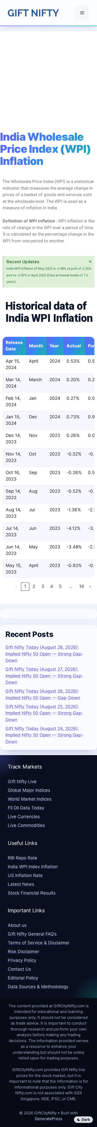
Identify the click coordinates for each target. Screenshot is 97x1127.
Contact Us (19, 969)
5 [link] (60, 586)
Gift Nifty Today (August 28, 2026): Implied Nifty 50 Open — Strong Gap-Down (44, 654)
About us (17, 925)
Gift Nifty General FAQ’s (32, 934)
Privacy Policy (22, 960)
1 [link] (25, 586)
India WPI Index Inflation (33, 866)
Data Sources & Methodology (38, 986)
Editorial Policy (23, 977)
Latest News (21, 884)
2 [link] (34, 586)
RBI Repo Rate (22, 857)
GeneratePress (48, 1118)
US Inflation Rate (25, 875)
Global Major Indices (29, 790)
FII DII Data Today (26, 807)
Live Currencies (24, 816)
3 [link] (42, 586)
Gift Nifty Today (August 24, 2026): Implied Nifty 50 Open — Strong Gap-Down (44, 735)
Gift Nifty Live (22, 781)
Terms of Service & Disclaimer (39, 942)
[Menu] (82, 13)
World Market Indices (29, 799)
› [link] (90, 586)
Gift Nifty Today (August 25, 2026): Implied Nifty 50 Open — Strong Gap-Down (44, 713)
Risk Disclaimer (23, 951)
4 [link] (51, 586)
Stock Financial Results (32, 893)
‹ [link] (16, 586)
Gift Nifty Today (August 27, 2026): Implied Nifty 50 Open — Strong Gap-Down (44, 676)
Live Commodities (26, 825)
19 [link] (81, 586)
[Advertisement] (48, 79)
